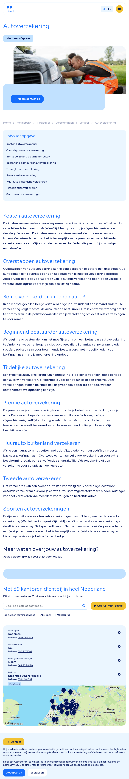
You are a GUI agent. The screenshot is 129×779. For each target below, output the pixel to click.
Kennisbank (24, 123)
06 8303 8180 (25, 665)
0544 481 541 (25, 679)
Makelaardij (63, 615)
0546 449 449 (25, 637)
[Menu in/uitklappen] (119, 9)
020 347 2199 (25, 651)
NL (104, 9)
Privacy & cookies (21, 764)
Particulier (43, 123)
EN (109, 9)
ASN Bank (45, 615)
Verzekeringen (65, 123)
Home (7, 123)
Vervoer (84, 123)
